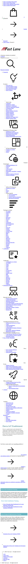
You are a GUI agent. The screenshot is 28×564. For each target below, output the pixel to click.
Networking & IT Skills (11, 89)
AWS (7, 216)
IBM (7, 233)
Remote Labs (9, 309)
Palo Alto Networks (10, 242)
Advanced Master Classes (11, 86)
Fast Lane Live (9, 85)
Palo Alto (8, 279)
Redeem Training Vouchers (12, 110)
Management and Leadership (12, 132)
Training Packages (10, 112)
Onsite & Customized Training (12, 107)
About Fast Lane (9, 402)
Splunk (7, 245)
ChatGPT (8, 166)
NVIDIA (8, 241)
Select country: (6, 42)
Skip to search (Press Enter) (9, 3)
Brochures (8, 416)
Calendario (8, 103)
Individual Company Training (12, 307)
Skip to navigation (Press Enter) (10, 1)
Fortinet (7, 228)
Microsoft (8, 238)
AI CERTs (8, 211)
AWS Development (13, 194)
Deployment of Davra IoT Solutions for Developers (14, 546)
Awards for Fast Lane (10, 406)
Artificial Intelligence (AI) (11, 165)
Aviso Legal (5, 555)
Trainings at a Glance (10, 131)
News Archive (9, 351)
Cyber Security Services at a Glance (13, 334)
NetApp (7, 240)
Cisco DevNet (12, 195)
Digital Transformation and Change (13, 136)
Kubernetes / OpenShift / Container (13, 171)
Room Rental (9, 308)
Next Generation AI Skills (11, 87)
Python (7, 190)
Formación (5, 72)
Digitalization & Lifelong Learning (13, 304)
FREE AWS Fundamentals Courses (13, 366)
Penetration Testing (10, 336)
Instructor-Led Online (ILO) (12, 117)
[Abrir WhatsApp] (25, 560)
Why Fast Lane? (9, 404)
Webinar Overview (10, 365)
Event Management (10, 302)
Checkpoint (8, 222)
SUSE (7, 246)
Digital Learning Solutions (11, 298)
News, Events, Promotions (9, 337)
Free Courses (9, 421)
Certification (6, 248)
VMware (8, 247)
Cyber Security (9, 169)
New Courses (9, 109)
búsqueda (3, 57)
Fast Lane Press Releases (11, 349)
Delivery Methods (10, 113)
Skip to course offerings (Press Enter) (11, 4)
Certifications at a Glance (11, 261)
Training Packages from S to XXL (13, 382)
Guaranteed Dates (10, 108)
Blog (7, 417)
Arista (7, 213)
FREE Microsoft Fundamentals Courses (14, 369)
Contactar (3, 56)
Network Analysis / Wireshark (12, 174)
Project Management (10, 135)
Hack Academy (9, 90)
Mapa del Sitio (6, 559)
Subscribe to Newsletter (11, 352)
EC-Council (8, 225)
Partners (7, 410)
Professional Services (7, 285)
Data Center (8, 170)
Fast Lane (8, 227)
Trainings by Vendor (10, 104)
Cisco (7, 220)
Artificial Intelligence (10, 325)
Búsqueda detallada (5, 69)
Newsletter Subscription (11, 420)
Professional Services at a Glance (13, 323)
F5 (6, 226)
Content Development (10, 299)
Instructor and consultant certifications (14, 407)
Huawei (7, 232)
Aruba (7, 215)
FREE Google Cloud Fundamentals (13, 367)
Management (9, 405)
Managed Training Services (12, 301)
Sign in (4, 560)
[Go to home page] (11, 54)
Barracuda (8, 217)
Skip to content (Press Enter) (9, 5)
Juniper (7, 237)
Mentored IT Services (10, 331)
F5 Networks (9, 270)
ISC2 (7, 235)
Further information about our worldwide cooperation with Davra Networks (13, 482)
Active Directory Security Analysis (13, 335)
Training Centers (9, 115)
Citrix (7, 221)
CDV (4, 554)
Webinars (8, 419)
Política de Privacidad (8, 556)
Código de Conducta (10, 411)
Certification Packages (11, 383)
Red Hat (8, 243)
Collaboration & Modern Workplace (13, 327)
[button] (12, 42)
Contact (7, 414)
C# (6, 189)
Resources (5, 415)
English (25, 29)
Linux (7, 172)
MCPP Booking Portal (13, 388)
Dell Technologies (10, 223)
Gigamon (8, 230)
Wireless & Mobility (10, 175)
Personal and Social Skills (11, 134)
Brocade (8, 218)
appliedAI (8, 212)
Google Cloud (9, 231)
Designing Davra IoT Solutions (11, 533)
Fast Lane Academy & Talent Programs (14, 303)
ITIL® (7, 152)
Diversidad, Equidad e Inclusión (13, 412)
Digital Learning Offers (11, 118)
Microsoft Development (14, 198)
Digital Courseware (10, 114)
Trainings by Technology (11, 105)
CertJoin (8, 150)
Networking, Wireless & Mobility (13, 330)
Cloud (7, 167)
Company (5, 389)
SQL (7, 192)
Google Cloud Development (15, 197)
